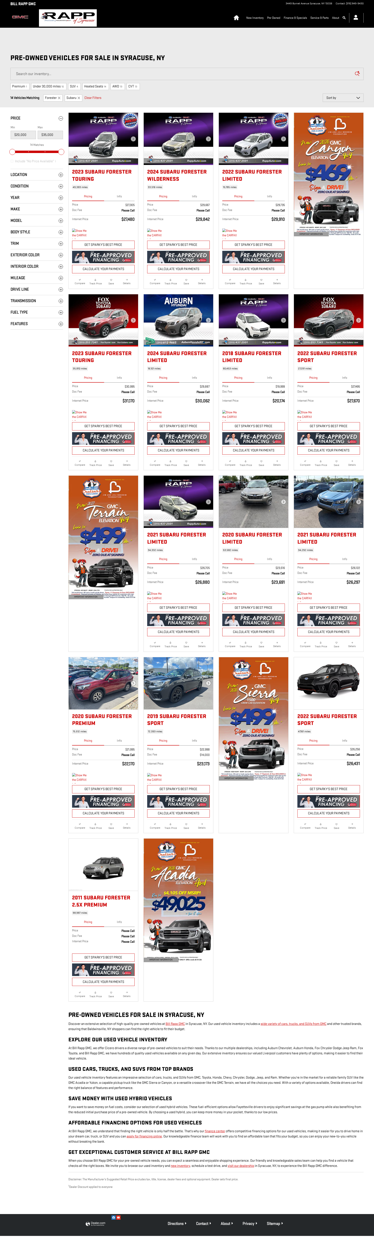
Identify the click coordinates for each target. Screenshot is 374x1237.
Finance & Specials (295, 18)
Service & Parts (319, 18)
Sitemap (273, 1223)
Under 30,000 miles (48, 86)
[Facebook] (113, 1217)
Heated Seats (95, 86)
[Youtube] (118, 1217)
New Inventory (255, 18)
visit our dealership (241, 1166)
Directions (176, 1223)
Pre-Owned (273, 18)
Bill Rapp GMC (175, 1024)
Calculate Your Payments (103, 269)
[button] (103, 187)
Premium (19, 86)
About (335, 18)
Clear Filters (92, 98)
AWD (117, 86)
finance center (215, 1131)
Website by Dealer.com (95, 1224)
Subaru (71, 98)
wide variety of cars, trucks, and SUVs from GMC (293, 1024)
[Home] (21, 18)
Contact (202, 1223)
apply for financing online (144, 1136)
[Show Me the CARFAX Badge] (230, 596)
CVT (132, 86)
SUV (74, 86)
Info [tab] (119, 196)
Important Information (309, 235)
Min (13, 127)
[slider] (12, 152)
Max (40, 127)
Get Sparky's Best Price (103, 245)
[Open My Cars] (354, 18)
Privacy (248, 1223)
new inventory (180, 1166)
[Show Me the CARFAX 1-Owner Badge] (80, 234)
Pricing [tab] (88, 196)
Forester (51, 98)
